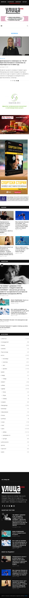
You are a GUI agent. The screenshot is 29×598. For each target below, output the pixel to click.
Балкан (15, 345)
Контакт (25, 1)
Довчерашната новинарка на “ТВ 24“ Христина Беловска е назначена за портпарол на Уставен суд (13, 62)
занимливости (16, 435)
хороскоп (15, 448)
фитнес (15, 445)
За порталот (11, 1)
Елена (16, 392)
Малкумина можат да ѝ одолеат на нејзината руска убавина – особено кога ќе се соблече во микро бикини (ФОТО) (6, 250)
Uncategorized (15, 342)
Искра (16, 395)
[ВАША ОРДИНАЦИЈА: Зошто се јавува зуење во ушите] (4, 302)
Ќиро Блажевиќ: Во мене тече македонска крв (13, 320)
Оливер (16, 398)
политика (16, 362)
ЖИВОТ (15, 382)
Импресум (3, 1)
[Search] (27, 26)
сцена (15, 428)
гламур (15, 375)
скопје (15, 422)
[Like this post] (11, 80)
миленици (15, 408)
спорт (15, 425)
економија (16, 358)
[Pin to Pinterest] (16, 80)
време (15, 372)
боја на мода (15, 352)
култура (16, 438)
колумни (15, 402)
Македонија (15, 405)
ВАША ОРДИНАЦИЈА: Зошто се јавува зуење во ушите (19, 300)
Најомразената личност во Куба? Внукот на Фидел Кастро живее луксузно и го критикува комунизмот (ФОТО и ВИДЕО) (6, 227)
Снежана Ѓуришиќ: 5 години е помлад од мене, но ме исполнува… (14, 326)
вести (15, 355)
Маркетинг (18, 1)
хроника (16, 368)
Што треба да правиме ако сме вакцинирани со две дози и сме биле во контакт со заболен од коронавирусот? (20, 312)
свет (16, 365)
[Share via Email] (18, 80)
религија (15, 418)
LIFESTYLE (15, 338)
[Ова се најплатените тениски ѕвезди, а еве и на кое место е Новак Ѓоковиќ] (22, 240)
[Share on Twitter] (14, 80)
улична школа (15, 442)
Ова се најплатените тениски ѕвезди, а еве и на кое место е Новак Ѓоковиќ (22, 249)
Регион (15, 415)
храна (15, 452)
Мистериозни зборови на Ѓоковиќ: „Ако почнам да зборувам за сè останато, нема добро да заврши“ (22, 225)
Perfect (26, 595)
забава (15, 385)
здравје (15, 388)
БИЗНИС (15, 348)
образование (15, 412)
